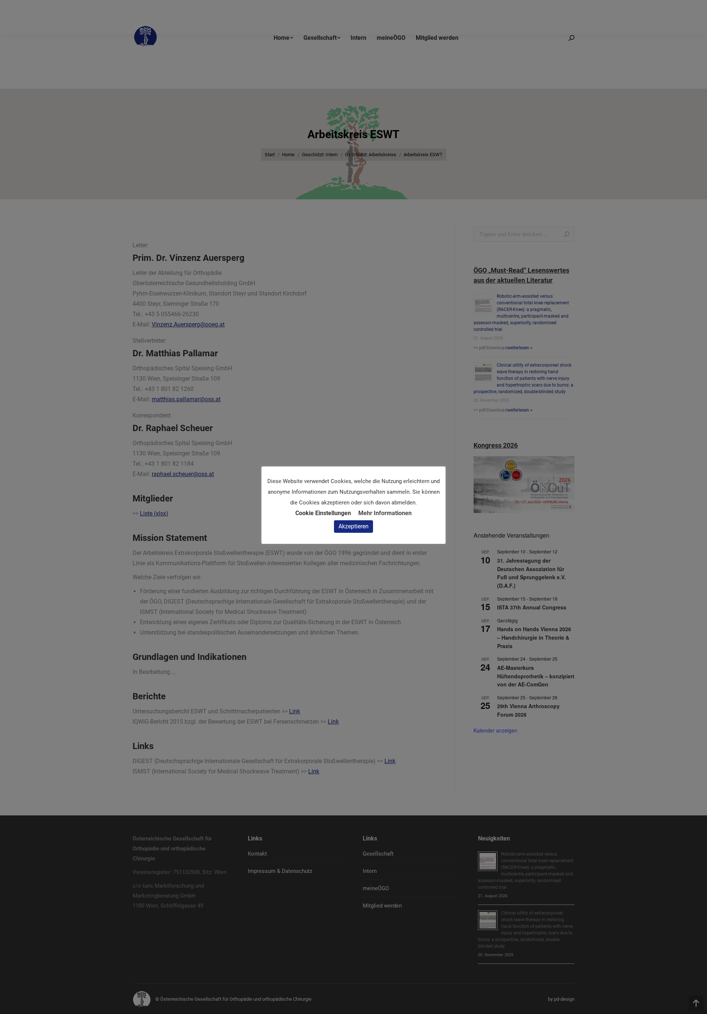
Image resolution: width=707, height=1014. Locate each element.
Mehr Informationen (385, 513)
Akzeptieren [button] (353, 526)
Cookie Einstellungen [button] (323, 513)
